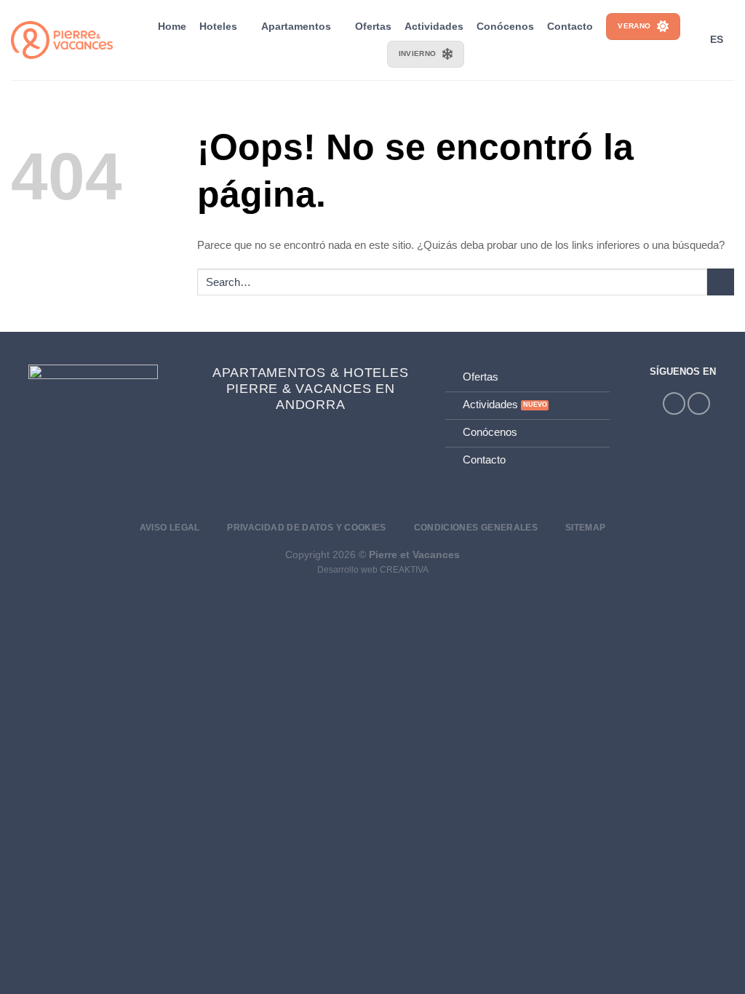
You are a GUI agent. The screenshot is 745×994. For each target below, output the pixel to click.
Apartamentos (296, 26)
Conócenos (505, 26)
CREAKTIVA (404, 569)
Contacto (570, 26)
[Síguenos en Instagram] (674, 403)
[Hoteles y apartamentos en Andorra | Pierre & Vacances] (62, 40)
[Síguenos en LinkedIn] (699, 403)
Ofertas (373, 26)
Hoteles (218, 26)
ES (716, 39)
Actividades (434, 26)
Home (172, 26)
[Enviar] (720, 282)
